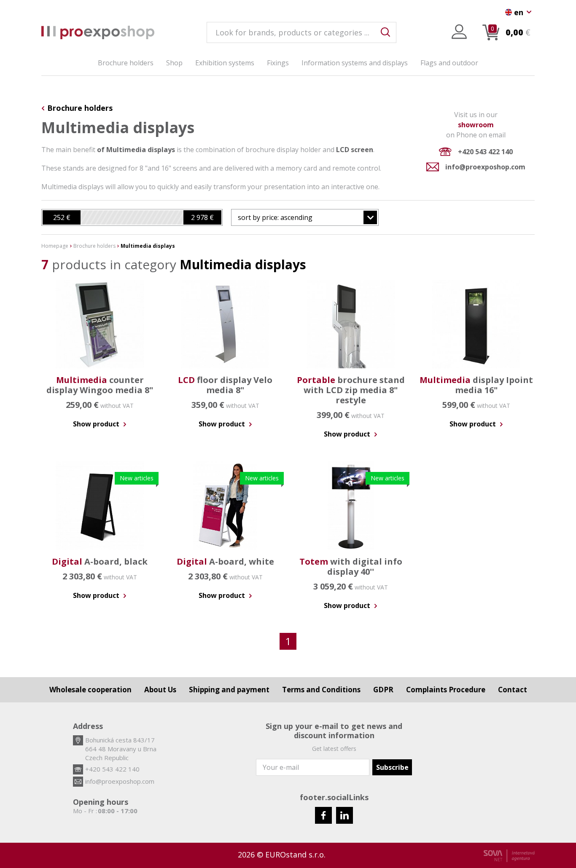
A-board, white (225, 561)
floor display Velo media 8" (225, 385)
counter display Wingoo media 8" (99, 385)
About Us (160, 689)
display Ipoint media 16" (476, 385)
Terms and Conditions (321, 689)
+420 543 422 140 (485, 151)
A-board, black (100, 561)
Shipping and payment (229, 689)
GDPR (383, 689)
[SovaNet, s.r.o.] (509, 855)
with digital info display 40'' (350, 566)
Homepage (54, 246)
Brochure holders (125, 62)
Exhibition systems (224, 62)
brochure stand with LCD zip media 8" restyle (351, 390)
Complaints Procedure (445, 689)
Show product (97, 424)
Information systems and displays (354, 62)
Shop (174, 62)
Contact (512, 689)
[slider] (62, 217)
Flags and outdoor (449, 62)
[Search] (385, 32)
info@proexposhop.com (485, 166)
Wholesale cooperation (90, 689)
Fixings (278, 62)
